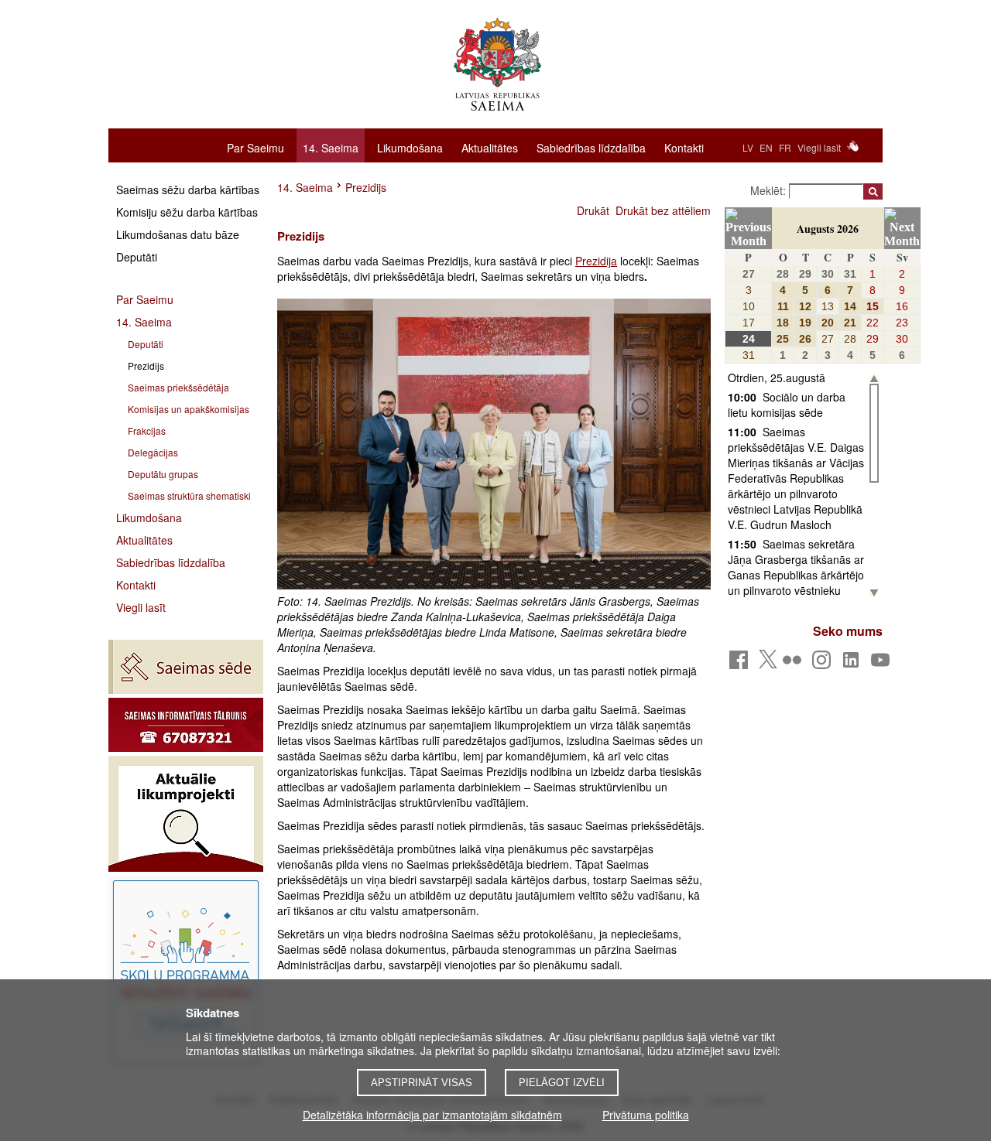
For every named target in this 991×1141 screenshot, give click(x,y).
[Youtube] (883, 664)
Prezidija (596, 260)
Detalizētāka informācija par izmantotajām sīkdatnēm (432, 1114)
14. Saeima (330, 147)
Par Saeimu (255, 147)
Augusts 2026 (828, 228)
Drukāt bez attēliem (663, 210)
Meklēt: (769, 190)
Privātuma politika (645, 1114)
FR (785, 147)
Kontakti (684, 147)
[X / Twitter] (768, 664)
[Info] (185, 725)
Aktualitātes (489, 147)
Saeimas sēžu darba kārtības (187, 189)
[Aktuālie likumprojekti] (185, 814)
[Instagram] (824, 664)
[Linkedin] (854, 664)
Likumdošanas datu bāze (177, 234)
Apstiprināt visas (421, 1082)
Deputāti (136, 257)
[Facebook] (741, 664)
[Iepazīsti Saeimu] (185, 972)
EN (766, 147)
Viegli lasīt (819, 147)
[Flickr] (795, 664)
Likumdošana (410, 147)
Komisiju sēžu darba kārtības (187, 212)
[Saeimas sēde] (185, 667)
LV (747, 147)
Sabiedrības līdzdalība (591, 147)
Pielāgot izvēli (562, 1082)
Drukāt (593, 210)
